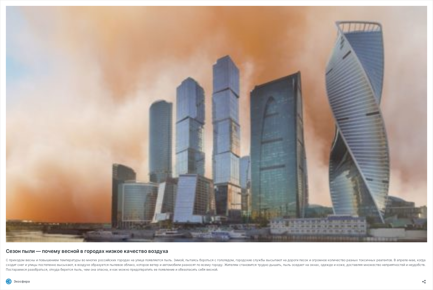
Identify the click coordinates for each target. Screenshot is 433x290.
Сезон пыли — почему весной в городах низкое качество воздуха (87, 251)
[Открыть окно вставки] (424, 280)
